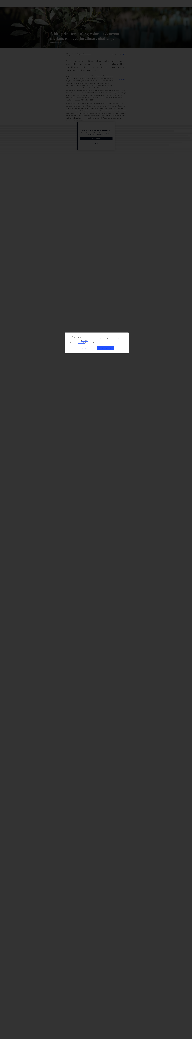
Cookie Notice (84, 340)
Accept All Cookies (105, 348)
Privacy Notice (81, 342)
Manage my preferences (86, 348)
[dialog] (97, 343)
